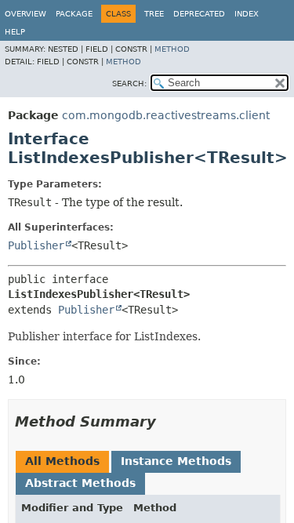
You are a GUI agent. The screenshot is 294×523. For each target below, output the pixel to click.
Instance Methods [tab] (176, 461)
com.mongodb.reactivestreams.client (166, 115)
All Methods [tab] (62, 461)
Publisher (36, 245)
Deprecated (199, 13)
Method (172, 49)
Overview (25, 13)
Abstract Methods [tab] (80, 483)
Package (74, 13)
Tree (154, 13)
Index (246, 13)
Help (15, 31)
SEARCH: (129, 83)
